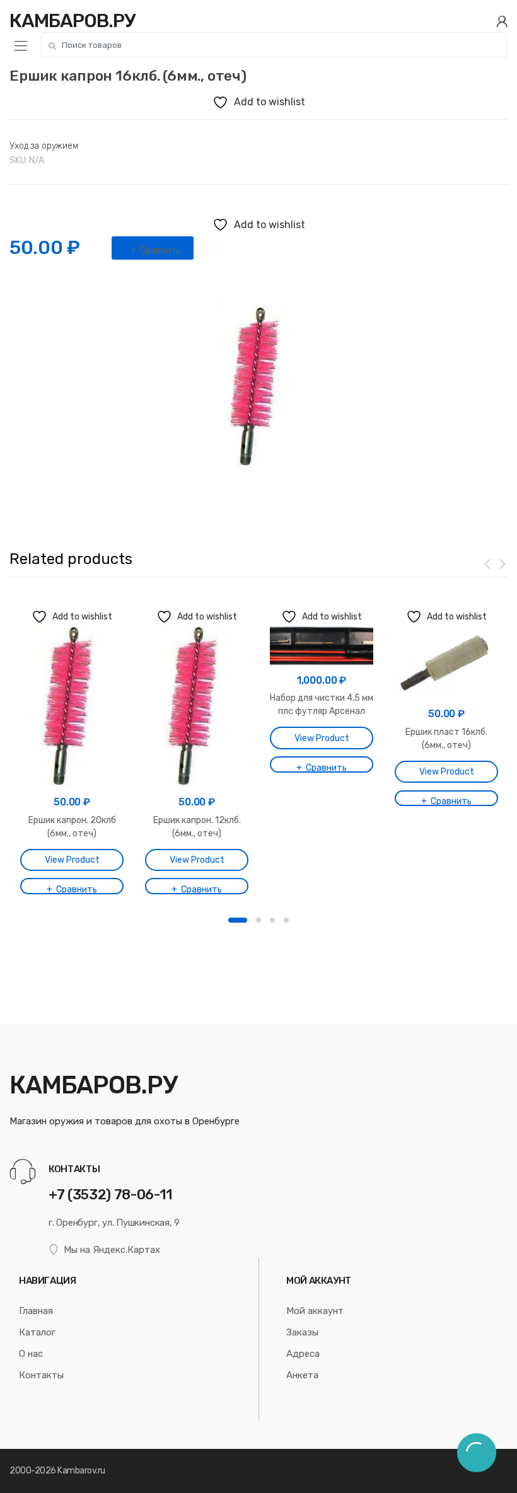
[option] (258, 388)
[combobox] (274, 44)
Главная (36, 1311)
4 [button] (286, 920)
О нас (31, 1353)
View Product (72, 860)
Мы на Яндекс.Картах (112, 1249)
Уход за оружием (43, 146)
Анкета (302, 1375)
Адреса (303, 1353)
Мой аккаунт (315, 1311)
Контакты (41, 1375)
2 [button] (258, 920)
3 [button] (272, 920)
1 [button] (237, 920)
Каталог (37, 1332)
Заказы (302, 1332)
